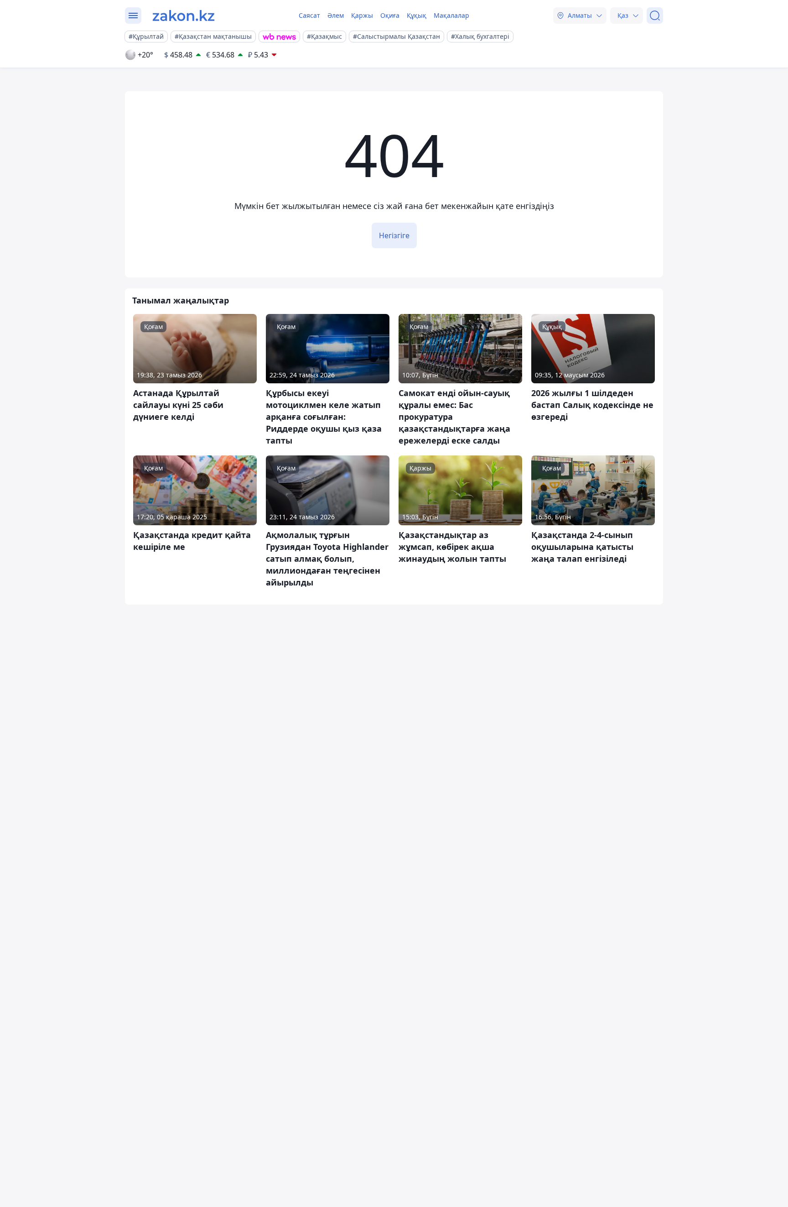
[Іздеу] (655, 15)
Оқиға (389, 15)
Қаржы (362, 15)
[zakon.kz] (183, 15)
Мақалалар (451, 15)
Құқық (416, 15)
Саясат (309, 15)
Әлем (335, 15)
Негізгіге (394, 235)
